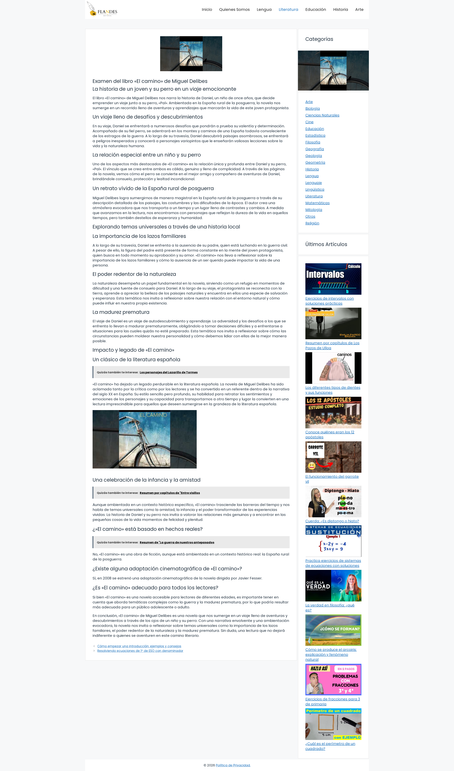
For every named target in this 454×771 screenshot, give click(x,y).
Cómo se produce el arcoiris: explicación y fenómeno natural (331, 654)
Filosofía (312, 142)
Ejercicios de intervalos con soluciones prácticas (329, 301)
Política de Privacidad (233, 765)
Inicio (207, 9)
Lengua (264, 9)
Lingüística (314, 189)
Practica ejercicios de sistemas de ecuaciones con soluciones (333, 563)
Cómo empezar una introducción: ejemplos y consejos (139, 646)
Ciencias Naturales (322, 115)
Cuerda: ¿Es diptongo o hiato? (332, 521)
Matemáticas (317, 202)
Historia (340, 9)
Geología (313, 155)
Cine (309, 121)
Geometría (315, 162)
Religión (312, 223)
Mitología (313, 209)
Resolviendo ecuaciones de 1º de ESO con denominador (140, 651)
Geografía (314, 148)
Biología (312, 108)
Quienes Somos (234, 9)
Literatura (288, 9)
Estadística (315, 135)
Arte (359, 9)
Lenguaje (313, 182)
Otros (310, 216)
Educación (315, 9)
